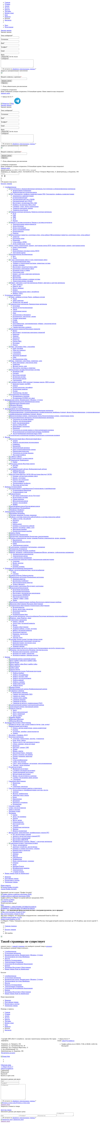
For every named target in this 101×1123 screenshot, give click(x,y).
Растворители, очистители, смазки (24, 316)
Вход (6, 25)
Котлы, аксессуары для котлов (23, 609)
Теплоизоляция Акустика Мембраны (17, 957)
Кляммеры (16, 444)
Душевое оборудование (20, 627)
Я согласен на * (19, 1101)
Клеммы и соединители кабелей (23, 526)
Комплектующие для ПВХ (21, 384)
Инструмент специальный (21, 838)
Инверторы (16, 783)
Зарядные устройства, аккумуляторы (25, 847)
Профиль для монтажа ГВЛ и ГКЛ (24, 205)
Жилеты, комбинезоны (20, 793)
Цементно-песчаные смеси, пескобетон (26, 291)
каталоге (49, 946)
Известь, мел (17, 286)
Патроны (16, 565)
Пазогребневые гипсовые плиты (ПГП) (26, 251)
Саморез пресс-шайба (20, 698)
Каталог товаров (6, 183)
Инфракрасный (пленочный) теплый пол (26, 641)
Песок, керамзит (18, 288)
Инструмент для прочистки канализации (26, 593)
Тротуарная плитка (19, 252)
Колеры (15, 322)
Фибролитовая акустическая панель (25, 192)
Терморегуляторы (18, 646)
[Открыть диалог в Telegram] (17, 103)
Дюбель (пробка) (18, 673)
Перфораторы (17, 859)
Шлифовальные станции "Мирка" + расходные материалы (32, 841)
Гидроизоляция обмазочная (22, 490)
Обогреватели (17, 857)
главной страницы (18, 946)
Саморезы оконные (19, 699)
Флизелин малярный (20, 355)
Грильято (16, 373)
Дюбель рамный (18, 680)
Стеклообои (17, 352)
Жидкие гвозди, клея (20, 366)
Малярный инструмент (20, 769)
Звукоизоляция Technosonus (22, 190)
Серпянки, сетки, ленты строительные (26, 206)
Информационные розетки (22, 542)
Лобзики (15, 854)
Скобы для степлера (19, 761)
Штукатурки (17, 277)
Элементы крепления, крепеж (23, 208)
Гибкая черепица (18, 499)
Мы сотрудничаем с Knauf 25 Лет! (12, 914)
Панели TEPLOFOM (20, 424)
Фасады (7, 958)
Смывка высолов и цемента (22, 327)
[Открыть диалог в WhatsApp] (5, 103)
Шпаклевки (17, 275)
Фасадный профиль (19, 455)
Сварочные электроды (20, 786)
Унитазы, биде (17, 637)
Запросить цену (18, 1119)
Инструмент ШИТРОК (20, 840)
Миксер (15, 855)
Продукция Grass (18, 824)
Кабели (15, 522)
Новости (8, 16)
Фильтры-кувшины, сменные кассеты (25, 655)
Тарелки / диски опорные (21, 765)
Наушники (16, 800)
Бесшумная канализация (21, 589)
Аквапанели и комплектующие (23, 196)
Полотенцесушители (20, 632)
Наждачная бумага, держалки (22, 753)
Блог (6, 15)
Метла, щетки (17, 820)
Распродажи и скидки (12, 880)
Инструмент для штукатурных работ (25, 267)
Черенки (15, 829)
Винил (15, 330)
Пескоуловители (18, 231)
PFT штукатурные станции (22, 834)
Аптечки (16, 792)
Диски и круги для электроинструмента (26, 742)
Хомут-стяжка (17, 715)
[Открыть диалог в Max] (11, 103)
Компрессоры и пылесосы (21, 850)
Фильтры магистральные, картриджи (25, 651)
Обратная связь (6, 1065)
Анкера (15, 440)
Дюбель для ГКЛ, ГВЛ (20, 676)
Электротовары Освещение (14, 962)
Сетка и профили (18, 481)
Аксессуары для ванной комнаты (24, 623)
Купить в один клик (23, 1103)
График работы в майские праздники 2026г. (15, 896)
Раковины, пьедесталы (20, 634)
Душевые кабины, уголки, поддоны (25, 628)
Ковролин (16, 334)
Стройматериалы (10, 951)
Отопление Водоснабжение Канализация (19, 964)
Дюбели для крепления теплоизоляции (26, 442)
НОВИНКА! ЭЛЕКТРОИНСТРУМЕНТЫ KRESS (18, 908)
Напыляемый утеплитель (21, 426)
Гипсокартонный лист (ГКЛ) (22, 201)
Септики (16, 573)
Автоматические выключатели (23, 554)
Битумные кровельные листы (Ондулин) (26, 495)
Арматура (16, 236)
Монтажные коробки (20, 529)
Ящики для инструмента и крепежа (24, 776)
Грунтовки (16, 306)
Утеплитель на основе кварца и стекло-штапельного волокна (33, 430)
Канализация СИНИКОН (21, 595)
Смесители (16, 636)
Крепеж (7, 965)
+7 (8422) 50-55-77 (7, 1067)
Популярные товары (11, 878)
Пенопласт (16, 428)
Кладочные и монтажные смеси (23, 268)
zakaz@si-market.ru (68, 1041)
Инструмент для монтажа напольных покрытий (29, 332)
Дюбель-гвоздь (18, 685)
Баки (14, 572)
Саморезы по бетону (19, 701)
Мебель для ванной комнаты (22, 630)
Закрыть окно (5, 93)
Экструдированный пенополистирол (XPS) (27, 433)
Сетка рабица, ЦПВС (20, 242)
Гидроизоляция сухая (20, 492)
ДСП (14, 219)
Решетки (15, 233)
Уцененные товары (11, 882)
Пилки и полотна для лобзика (23, 754)
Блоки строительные (20, 247)
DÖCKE (15, 465)
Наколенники (17, 799)
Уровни (15, 733)
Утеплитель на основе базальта (23, 419)
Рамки (15, 543)
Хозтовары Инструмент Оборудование (18, 967)
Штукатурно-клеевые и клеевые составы (26, 279)
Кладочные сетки (18, 238)
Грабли (15, 815)
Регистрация (9, 27)
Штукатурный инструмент (22, 774)
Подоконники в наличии (21, 396)
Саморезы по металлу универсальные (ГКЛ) (27, 703)
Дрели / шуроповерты (20, 845)
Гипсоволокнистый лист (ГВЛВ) (24, 199)
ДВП (14, 217)
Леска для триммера (19, 816)
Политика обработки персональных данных (72, 1051)
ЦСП (14, 213)
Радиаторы (16, 612)
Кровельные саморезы (20, 692)
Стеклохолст (17, 354)
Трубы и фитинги (19, 584)
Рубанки (15, 863)
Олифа (15, 320)
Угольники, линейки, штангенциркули (26, 731)
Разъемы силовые (18, 566)
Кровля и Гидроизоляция (13, 960)
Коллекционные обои (20, 359)
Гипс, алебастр (17, 284)
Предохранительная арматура (23, 582)
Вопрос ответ (9, 13)
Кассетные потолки (19, 375)
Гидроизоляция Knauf (20, 197)
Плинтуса (16, 339)
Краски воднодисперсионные (23, 307)
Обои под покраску (19, 350)
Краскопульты (17, 852)
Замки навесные (18, 300)
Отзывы (7, 4)
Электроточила (18, 870)
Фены (15, 864)
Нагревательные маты (20, 644)
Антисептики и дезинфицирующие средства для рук (30, 790)
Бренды (7, 9)
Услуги (7, 8)
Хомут (15, 710)
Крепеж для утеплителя (21, 479)
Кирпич (15, 249)
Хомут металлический (20, 712)
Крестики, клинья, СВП (21, 747)
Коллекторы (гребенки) (20, 581)
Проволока (16, 240)
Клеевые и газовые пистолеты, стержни (26, 848)
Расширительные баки (20, 614)
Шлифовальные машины (21, 868)
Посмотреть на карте (8, 1053)
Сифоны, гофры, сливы (21, 598)
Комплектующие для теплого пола (24, 643)
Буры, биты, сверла (19, 740)
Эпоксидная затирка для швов (23, 281)
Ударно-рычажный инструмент (23, 772)
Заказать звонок (6, 30)
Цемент (15, 290)
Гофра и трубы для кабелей (22, 518)
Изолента (16, 520)
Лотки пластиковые (19, 228)
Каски (15, 797)
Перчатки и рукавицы (20, 802)
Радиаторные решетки (20, 389)
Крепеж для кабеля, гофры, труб (23, 527)
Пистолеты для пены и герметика (24, 368)
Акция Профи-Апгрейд (9, 889)
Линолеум (16, 338)
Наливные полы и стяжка (21, 270)
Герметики (16, 364)
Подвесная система (19, 377)
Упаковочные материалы (21, 827)
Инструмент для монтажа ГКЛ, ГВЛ (25, 203)
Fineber (15, 462)
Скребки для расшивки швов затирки (25, 777)
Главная (7, 2)
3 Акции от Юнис (7, 901)
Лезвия (15, 749)
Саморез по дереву (19, 696)
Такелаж (15, 825)
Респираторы (17, 804)
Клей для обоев (18, 348)
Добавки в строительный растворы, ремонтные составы (31, 263)
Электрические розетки (21, 545)
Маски (15, 785)
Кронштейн (17, 446)
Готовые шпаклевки (19, 318)
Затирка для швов (19, 265)
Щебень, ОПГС (18, 293)
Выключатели (17, 540)
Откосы (15, 385)
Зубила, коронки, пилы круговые (24, 744)
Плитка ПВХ (17, 341)
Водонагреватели (18, 607)
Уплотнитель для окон (20, 393)
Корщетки (16, 745)
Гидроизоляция (18, 325)
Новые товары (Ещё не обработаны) (17, 969)
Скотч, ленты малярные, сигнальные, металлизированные (32, 763)
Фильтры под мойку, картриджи (23, 653)
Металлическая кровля (20, 501)
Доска (15, 258)
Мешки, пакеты (18, 751)
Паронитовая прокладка (21, 451)
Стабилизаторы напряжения (22, 557)
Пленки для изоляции (20, 503)
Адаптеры (16, 561)
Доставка (8, 11)
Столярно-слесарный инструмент (24, 770)
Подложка (16, 343)
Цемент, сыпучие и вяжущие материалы (26, 274)
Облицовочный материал (21, 448)
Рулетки (15, 730)
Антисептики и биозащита (22, 315)
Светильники (17, 380)
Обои (14, 357)
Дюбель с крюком (19, 682)
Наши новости (6, 885)
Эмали (15, 309)
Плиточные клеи (18, 272)
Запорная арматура (19, 579)
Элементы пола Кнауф (20, 210)
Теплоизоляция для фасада (21, 483)
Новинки (8, 877)
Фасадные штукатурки (20, 485)
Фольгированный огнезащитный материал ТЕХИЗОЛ (31, 432)
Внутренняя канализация (21, 591)
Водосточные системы (20, 497)
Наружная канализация (20, 597)
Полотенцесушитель (19, 611)
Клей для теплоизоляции (21, 423)
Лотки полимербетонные (21, 229)
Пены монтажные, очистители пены (25, 362)
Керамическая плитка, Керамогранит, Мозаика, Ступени (24, 955)
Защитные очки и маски (21, 795)
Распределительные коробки (22, 531)
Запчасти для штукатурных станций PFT (26, 836)
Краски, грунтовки (19, 478)
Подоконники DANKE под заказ (24, 398)
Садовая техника (18, 871)
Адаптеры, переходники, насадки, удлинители (28, 738)
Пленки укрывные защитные (22, 756)
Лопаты (15, 818)
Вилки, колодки (18, 563)
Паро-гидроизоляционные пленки (24, 449)
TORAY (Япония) (19, 472)
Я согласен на (19, 69)
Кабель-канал (17, 524)
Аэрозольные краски (20, 311)
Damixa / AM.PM (18, 621)
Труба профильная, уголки (22, 244)
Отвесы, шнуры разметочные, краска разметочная (29, 728)
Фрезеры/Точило (18, 866)
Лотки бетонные (18, 226)
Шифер (15, 504)
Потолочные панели (19, 378)
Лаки (14, 313)
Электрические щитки (20, 556)
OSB (14, 215)
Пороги (15, 345)
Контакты (8, 20)
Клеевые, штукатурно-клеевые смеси (25, 476)
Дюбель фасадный (19, 683)
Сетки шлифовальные (20, 760)
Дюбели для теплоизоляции (22, 421)
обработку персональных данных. (23, 69)
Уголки (15, 391)
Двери (15, 299)
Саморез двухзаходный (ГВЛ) (22, 694)
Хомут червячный (19, 714)
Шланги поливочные (20, 831)
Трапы (15, 600)
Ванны (15, 625)
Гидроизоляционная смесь (21, 261)
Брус (14, 256)
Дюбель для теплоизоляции (22, 678)
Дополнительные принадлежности (24, 224)
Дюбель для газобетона (20, 675)
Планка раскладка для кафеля (22, 387)
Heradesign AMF (18, 371)
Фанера (15, 221)
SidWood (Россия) (18, 471)
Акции (7, 6)
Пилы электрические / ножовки (23, 861)
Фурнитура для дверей (20, 302)
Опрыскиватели (18, 822)
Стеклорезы (17, 779)
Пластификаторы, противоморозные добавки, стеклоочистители (34, 323)
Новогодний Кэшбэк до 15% (10, 919)
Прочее (15, 758)
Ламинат (16, 336)
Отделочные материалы (13, 953)
